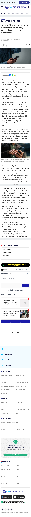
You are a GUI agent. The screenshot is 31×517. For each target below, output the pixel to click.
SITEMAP (3, 429)
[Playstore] (6, 497)
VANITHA (18, 379)
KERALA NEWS (7, 13)
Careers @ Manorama (22, 409)
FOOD (3, 476)
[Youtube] (8, 509)
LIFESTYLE (18, 469)
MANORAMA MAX (21, 386)
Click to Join (15, 455)
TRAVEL (18, 476)
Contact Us (20, 402)
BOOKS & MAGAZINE (21, 390)
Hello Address (20, 375)
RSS (17, 413)
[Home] (1, 13)
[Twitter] (11, 509)
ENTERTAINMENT (16, 13)
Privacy (3, 409)
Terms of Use (5, 413)
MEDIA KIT (18, 406)
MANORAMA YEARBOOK (7, 386)
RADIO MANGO (5, 390)
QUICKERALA (4, 393)
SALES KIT (18, 422)
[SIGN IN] (29, 7)
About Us (4, 402)
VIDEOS (3, 480)
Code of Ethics (20, 433)
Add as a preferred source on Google (17, 265)
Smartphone (6, 255)
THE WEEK (4, 382)
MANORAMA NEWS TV (22, 382)
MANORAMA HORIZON (7, 379)
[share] (3, 45)
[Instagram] (5, 509)
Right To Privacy (7, 252)
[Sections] (2, 7)
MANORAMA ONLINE (7, 375)
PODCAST (4, 483)
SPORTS (18, 473)
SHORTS (18, 483)
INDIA (22, 13)
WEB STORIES (19, 480)
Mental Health (10, 21)
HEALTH (3, 473)
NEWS (17, 466)
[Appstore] (19, 497)
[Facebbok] (2, 509)
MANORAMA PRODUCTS (8, 406)
